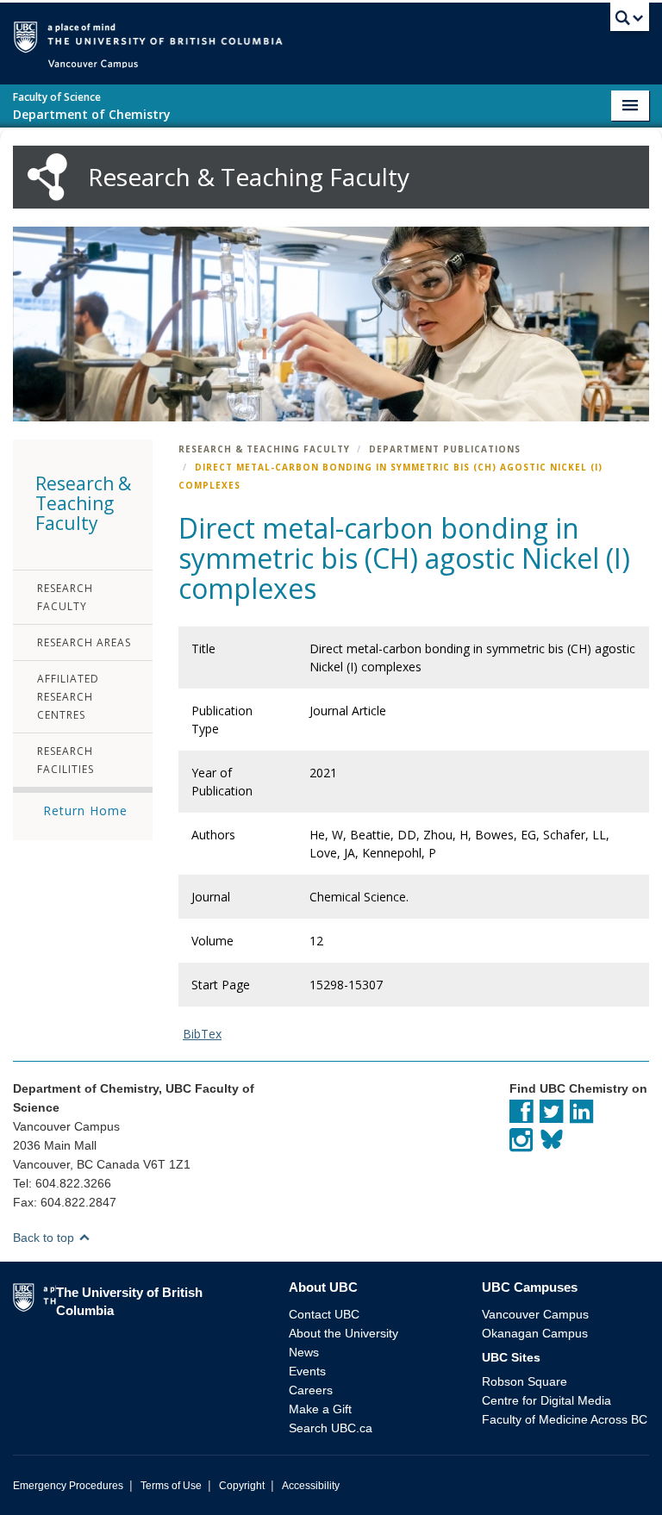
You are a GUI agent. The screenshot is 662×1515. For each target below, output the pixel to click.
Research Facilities (65, 760)
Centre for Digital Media (546, 1400)
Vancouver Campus (535, 1314)
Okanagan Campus (535, 1333)
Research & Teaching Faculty (264, 449)
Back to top (45, 1237)
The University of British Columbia (356, 35)
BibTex (202, 1034)
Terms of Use (171, 1486)
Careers (311, 1390)
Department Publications (445, 449)
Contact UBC (324, 1314)
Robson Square (524, 1381)
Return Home (85, 810)
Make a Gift (320, 1409)
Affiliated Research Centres (68, 696)
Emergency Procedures (68, 1486)
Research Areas (84, 642)
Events (307, 1371)
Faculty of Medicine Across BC (564, 1419)
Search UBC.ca (330, 1428)
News (304, 1352)
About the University (343, 1333)
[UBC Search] (629, 22)
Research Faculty (65, 597)
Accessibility (311, 1486)
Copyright (242, 1486)
